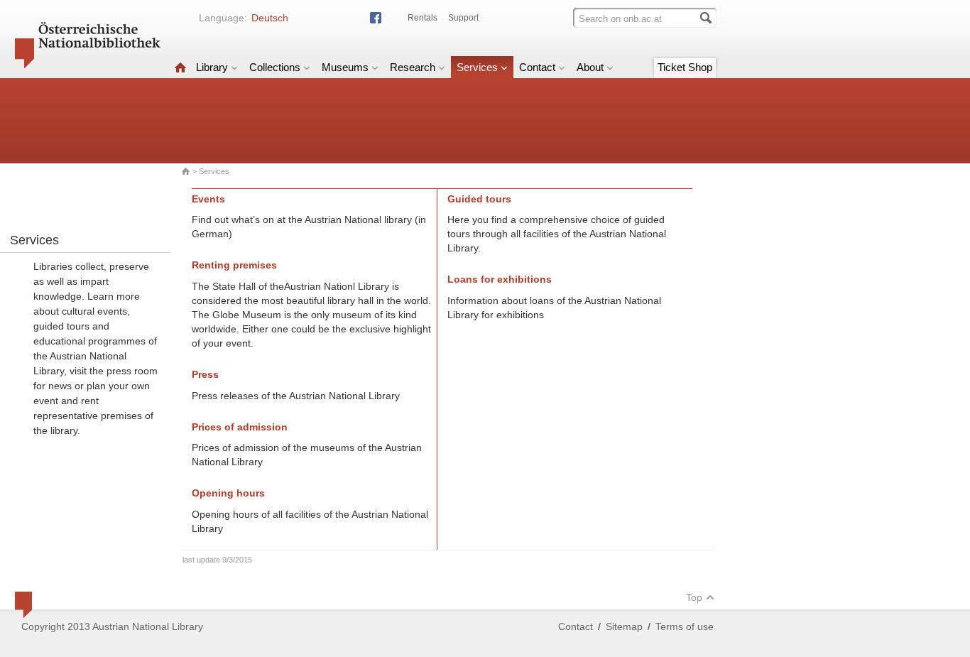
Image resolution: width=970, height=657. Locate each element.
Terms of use (684, 626)
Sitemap (624, 626)
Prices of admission (240, 427)
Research (412, 67)
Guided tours (479, 199)
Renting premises (234, 265)
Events (208, 199)
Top (694, 597)
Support (463, 18)
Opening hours (228, 493)
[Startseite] (180, 67)
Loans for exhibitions (499, 279)
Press (205, 374)
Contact (537, 67)
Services (477, 67)
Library (212, 67)
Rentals (422, 18)
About (590, 67)
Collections (274, 67)
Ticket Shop (685, 67)
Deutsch (269, 17)
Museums (345, 67)
